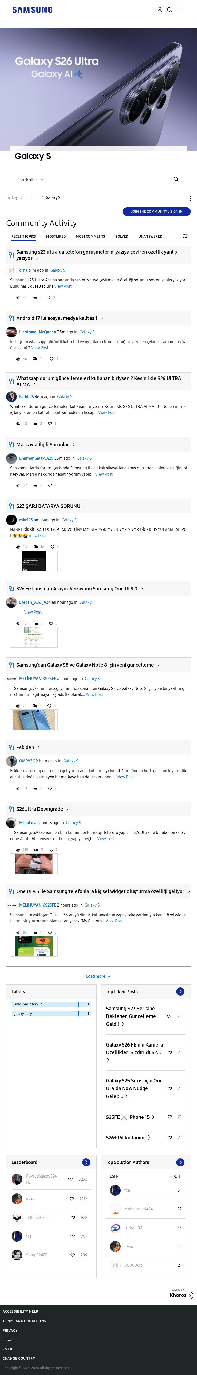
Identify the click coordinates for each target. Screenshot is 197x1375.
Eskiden (25, 747)
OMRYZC (27, 761)
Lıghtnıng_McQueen (37, 331)
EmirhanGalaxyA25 (36, 458)
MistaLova (28, 822)
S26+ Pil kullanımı (126, 1138)
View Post (63, 286)
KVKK (7, 1349)
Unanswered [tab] (150, 236)
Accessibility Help (20, 1311)
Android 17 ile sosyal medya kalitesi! (56, 318)
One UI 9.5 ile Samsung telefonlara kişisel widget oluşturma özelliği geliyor (100, 891)
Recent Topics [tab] (23, 236)
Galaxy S (57, 270)
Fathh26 (26, 396)
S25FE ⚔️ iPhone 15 (128, 1117)
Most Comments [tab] (90, 236)
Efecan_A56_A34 (35, 602)
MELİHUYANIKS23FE (37, 678)
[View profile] (11, 270)
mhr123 (26, 519)
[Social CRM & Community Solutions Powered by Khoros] (181, 1293)
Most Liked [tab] (56, 236)
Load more (95, 976)
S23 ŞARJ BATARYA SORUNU (48, 506)
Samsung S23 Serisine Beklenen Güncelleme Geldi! (131, 1016)
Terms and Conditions (24, 1321)
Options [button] (181, 199)
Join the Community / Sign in (157, 211)
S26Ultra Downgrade (39, 809)
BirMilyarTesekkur (28, 1004)
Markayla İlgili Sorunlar (42, 444)
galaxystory (23, 1014)
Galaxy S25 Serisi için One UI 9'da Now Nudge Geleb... (134, 1088)
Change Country (19, 1358)
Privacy (10, 1330)
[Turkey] (32, 9)
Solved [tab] (121, 236)
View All (146, 992)
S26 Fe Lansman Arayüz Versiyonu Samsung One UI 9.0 (76, 589)
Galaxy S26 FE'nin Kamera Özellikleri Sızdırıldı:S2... (134, 1049)
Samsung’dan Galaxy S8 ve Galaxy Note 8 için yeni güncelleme (85, 665)
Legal (8, 1340)
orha (23, 270)
